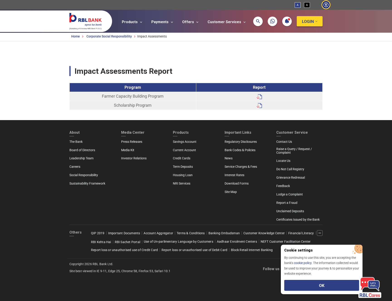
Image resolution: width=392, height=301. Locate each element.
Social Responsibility (83, 175)
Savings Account (184, 141)
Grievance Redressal (290, 177)
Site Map (231, 192)
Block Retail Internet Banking (252, 250)
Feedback (283, 186)
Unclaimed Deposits (290, 211)
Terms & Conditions (191, 233)
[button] (258, 21)
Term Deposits (183, 166)
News (229, 158)
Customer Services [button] (225, 22)
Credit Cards (181, 158)
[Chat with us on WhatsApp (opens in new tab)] (272, 21)
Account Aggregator (158, 233)
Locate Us (283, 161)
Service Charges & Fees (241, 166)
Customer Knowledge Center (264, 233)
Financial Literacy (301, 233)
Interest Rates (234, 175)
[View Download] (259, 96)
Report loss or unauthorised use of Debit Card (194, 250)
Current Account (184, 150)
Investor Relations (134, 158)
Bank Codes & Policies (240, 150)
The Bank (76, 141)
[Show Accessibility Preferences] (326, 5)
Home (75, 36)
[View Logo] (87, 20)
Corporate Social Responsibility (109, 36)
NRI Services (181, 183)
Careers (74, 166)
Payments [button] (160, 22)
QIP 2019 (98, 233)
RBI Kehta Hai (101, 242)
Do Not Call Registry (290, 169)
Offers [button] (188, 22)
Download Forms (237, 183)
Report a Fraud (286, 203)
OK (321, 285)
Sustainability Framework (87, 183)
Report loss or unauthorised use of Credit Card (124, 250)
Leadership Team (81, 158)
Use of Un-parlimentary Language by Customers (178, 241)
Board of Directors (82, 150)
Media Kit (127, 150)
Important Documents (124, 233)
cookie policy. (303, 263)
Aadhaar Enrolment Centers (237, 241)
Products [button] (130, 22)
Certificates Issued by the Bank (298, 219)
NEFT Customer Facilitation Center (286, 241)
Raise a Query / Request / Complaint (294, 150)
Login (308, 21)
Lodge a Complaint (289, 194)
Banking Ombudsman (224, 233)
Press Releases (131, 141)
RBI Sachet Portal (127, 242)
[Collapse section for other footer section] (320, 233)
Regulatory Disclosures (241, 141)
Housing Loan (183, 175)
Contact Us (284, 141)
